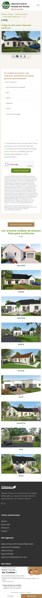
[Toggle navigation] (38, 5)
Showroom (5, 528)
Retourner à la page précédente (21, 224)
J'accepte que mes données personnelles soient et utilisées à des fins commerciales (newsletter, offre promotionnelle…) (20, 153)
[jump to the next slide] (39, 41)
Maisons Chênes (7, 14)
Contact (4, 531)
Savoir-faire (5, 524)
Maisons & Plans (21, 14)
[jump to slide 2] (17, 56)
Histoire (4, 521)
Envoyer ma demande (21, 170)
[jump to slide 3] (21, 56)
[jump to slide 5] (28, 56)
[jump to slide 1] (13, 56)
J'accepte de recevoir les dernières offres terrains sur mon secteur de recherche (20, 144)
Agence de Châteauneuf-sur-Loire (14, 557)
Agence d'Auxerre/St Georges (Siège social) (17, 544)
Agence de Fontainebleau (10, 547)
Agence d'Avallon (7, 554)
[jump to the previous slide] (3, 41)
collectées (13, 151)
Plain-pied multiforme (11, 17)
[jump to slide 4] (24, 56)
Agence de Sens (7, 550)
